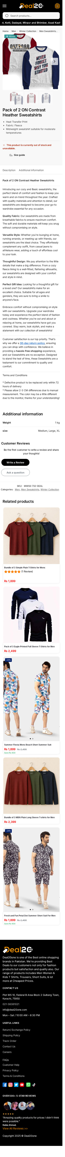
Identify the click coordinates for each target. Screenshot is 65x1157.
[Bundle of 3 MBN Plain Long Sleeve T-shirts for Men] (31, 785)
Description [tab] (9, 170)
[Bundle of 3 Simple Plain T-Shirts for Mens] (31, 535)
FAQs (6, 1060)
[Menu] (8, 6)
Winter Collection (27, 31)
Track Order (9, 1040)
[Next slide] (54, 61)
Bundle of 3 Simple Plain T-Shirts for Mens (24, 567)
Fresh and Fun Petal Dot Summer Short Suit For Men (29, 915)
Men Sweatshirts (47, 31)
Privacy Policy (11, 1070)
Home (5, 31)
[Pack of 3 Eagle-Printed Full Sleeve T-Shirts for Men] (31, 615)
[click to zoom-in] (31, 61)
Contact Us (9, 1046)
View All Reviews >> (15, 1128)
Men (14, 31)
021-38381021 (11, 1004)
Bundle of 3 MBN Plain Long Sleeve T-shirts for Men (29, 817)
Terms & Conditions (13, 1075)
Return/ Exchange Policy (16, 1029)
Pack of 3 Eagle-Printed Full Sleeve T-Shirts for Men (29, 646)
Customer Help (11, 1064)
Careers (7, 1051)
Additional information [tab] (31, 170)
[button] (57, 6)
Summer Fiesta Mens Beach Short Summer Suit (27, 745)
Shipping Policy (11, 1035)
